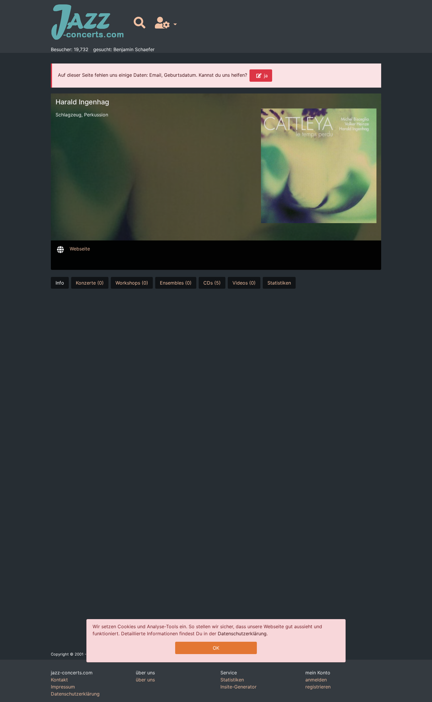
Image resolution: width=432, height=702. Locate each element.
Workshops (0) (131, 283)
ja (266, 75)
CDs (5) (212, 283)
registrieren (318, 687)
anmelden (316, 680)
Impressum (63, 687)
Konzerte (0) (90, 283)
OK (216, 648)
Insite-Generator (238, 687)
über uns (145, 680)
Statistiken (279, 283)
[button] (164, 23)
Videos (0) (244, 283)
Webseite (80, 249)
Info (60, 283)
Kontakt (59, 680)
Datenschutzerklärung (242, 633)
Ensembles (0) (176, 283)
